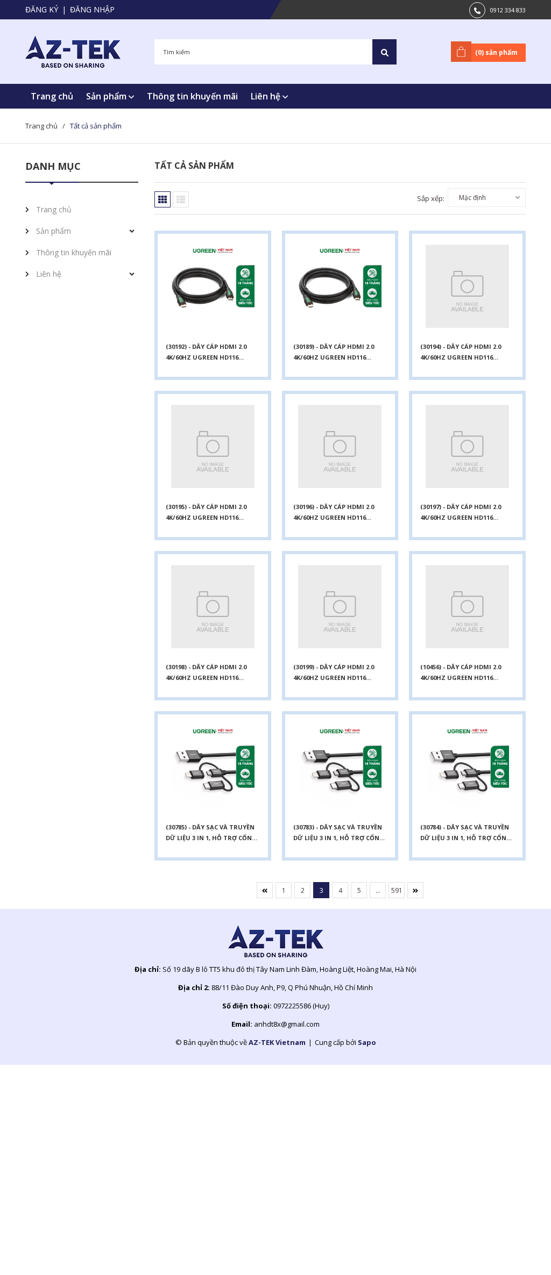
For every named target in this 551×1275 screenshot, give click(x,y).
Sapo (367, 1042)
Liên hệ (266, 96)
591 (396, 890)
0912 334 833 (508, 10)
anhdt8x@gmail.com (287, 1024)
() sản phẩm (496, 52)
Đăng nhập (92, 9)
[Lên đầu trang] (516, 1250)
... (378, 890)
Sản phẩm (107, 96)
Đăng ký (41, 9)
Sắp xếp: (430, 198)
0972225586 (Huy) (301, 1006)
